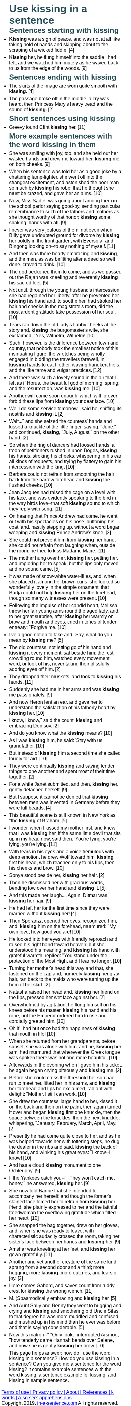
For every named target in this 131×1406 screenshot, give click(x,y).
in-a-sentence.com (57, 1403)
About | (74, 1392)
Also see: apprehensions (45, 1397)
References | (97, 1392)
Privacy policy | (49, 1392)
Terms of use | (17, 1392)
